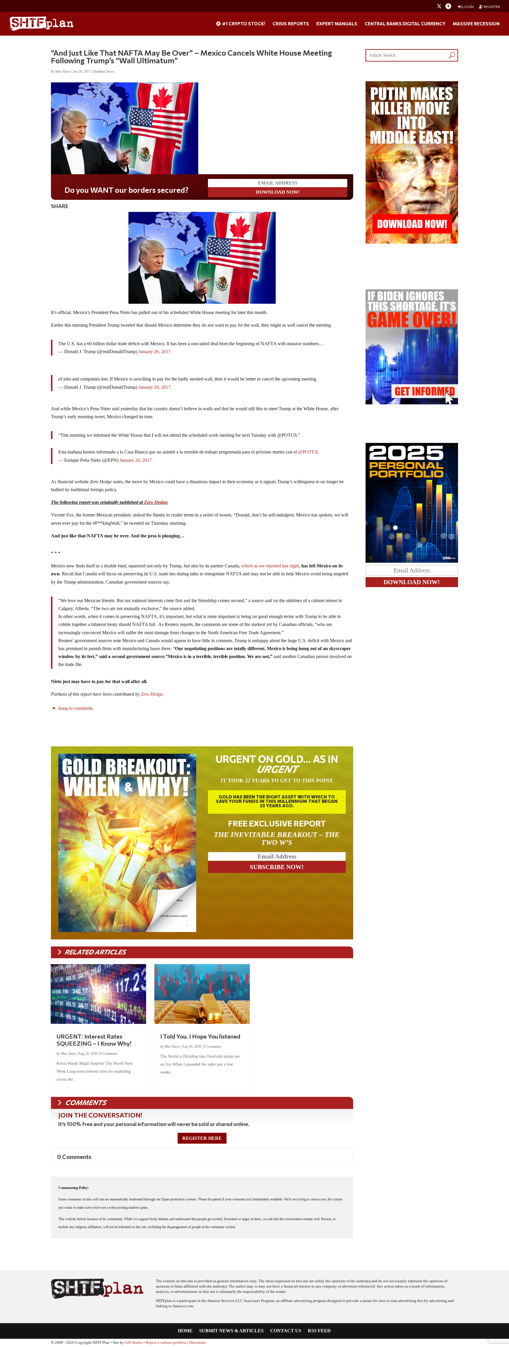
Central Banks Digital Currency (405, 23)
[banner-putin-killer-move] (412, 242)
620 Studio (134, 1343)
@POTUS (308, 451)
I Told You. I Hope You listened (200, 1036)
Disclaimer (197, 1343)
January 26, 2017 (154, 351)
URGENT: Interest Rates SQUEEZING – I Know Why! (94, 1040)
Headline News (104, 71)
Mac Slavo (62, 71)
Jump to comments (75, 708)
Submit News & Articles (231, 1331)
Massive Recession (476, 23)
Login (468, 7)
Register (491, 7)
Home (185, 1331)
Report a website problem (166, 1343)
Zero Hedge (155, 502)
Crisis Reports (290, 23)
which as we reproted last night (270, 565)
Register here (202, 1138)
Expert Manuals (336, 23)
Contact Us (285, 1331)
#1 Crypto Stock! (243, 23)
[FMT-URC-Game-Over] (412, 402)
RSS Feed (319, 1331)
